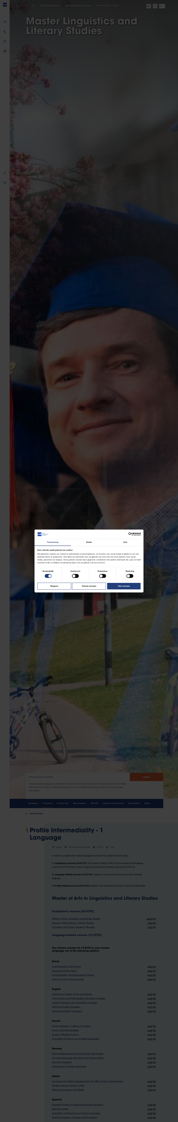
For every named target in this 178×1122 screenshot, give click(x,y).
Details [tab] (89, 542)
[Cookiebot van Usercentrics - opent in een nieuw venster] (130, 534)
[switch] (75, 576)
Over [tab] (125, 542)
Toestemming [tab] (52, 542)
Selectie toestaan (89, 586)
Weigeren (54, 586)
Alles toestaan (124, 586)
